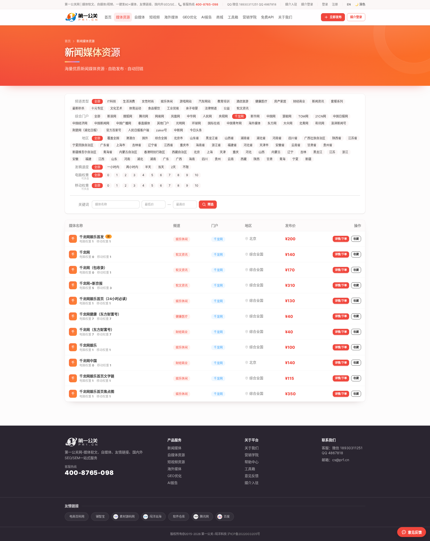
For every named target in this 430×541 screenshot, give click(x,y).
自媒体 (139, 17)
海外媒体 (171, 17)
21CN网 (320, 116)
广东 (166, 159)
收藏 (356, 239)
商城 (219, 17)
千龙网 (239, 116)
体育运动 (135, 108)
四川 (205, 159)
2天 (173, 167)
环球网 (196, 123)
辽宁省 (152, 145)
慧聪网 (286, 116)
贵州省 (327, 145)
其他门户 (163, 123)
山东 (114, 159)
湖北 (140, 159)
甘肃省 (311, 145)
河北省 (248, 145)
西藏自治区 (179, 152)
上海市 (120, 145)
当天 (161, 167)
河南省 (276, 138)
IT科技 (111, 101)
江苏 (332, 152)
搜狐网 (127, 116)
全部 (97, 101)
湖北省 (261, 138)
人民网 (207, 116)
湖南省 (245, 138)
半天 (148, 167)
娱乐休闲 (167, 101)
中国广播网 (123, 123)
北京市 (178, 138)
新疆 (308, 159)
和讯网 (319, 123)
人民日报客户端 (138, 130)
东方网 (272, 123)
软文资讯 (243, 108)
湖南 (153, 159)
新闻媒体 (174, 448)
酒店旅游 (242, 101)
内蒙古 (275, 152)
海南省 (200, 145)
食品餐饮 (154, 108)
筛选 (211, 204)
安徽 (75, 159)
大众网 (287, 123)
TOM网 (303, 116)
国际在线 (214, 123)
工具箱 (233, 17)
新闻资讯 (318, 101)
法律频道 (211, 108)
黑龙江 (317, 152)
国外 (145, 138)
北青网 (303, 123)
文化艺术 (116, 108)
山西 (262, 152)
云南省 (295, 145)
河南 (127, 159)
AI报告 (206, 17)
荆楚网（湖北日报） (85, 130)
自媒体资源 (176, 455)
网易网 (159, 116)
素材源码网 (127, 516)
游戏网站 (186, 101)
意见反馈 (252, 476)
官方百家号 (113, 130)
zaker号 (161, 130)
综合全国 (161, 138)
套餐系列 (337, 101)
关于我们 (285, 17)
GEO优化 (190, 17)
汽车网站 (205, 101)
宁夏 (295, 159)
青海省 (107, 152)
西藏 (244, 159)
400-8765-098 (207, 4)
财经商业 (299, 101)
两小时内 (132, 167)
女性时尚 (148, 101)
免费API (267, 17)
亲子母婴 (192, 108)
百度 (227, 516)
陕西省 (336, 138)
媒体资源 (123, 17)
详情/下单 (341, 239)
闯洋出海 (155, 516)
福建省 (232, 145)
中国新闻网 (101, 123)
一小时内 (113, 167)
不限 (186, 167)
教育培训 (223, 101)
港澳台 (130, 138)
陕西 (257, 159)
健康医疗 (261, 101)
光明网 (180, 123)
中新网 (178, 130)
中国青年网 (234, 123)
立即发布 (336, 17)
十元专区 (97, 108)
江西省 (168, 145)
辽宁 (290, 152)
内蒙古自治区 (128, 152)
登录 (325, 4)
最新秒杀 (78, 108)
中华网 (191, 116)
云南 (231, 159)
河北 (249, 152)
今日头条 (196, 130)
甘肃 (269, 159)
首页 (108, 17)
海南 (192, 159)
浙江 (345, 152)
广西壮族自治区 (314, 138)
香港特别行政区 (154, 152)
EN (349, 4)
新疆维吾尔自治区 (84, 152)
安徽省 (279, 145)
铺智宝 (100, 516)
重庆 (236, 152)
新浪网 (111, 116)
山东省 (194, 138)
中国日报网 (340, 116)
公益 (227, 108)
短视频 (154, 17)
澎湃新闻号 (338, 123)
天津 (223, 152)
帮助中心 (252, 462)
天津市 (264, 145)
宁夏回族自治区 (82, 145)
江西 (101, 159)
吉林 (303, 152)
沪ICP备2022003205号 (243, 534)
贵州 (218, 159)
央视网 (223, 116)
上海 (210, 152)
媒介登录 (307, 4)
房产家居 (280, 101)
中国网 (271, 116)
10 (196, 175)
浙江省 (216, 145)
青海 (282, 159)
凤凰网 (175, 116)
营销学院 (250, 17)
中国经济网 (79, 123)
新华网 (255, 116)
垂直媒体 (144, 123)
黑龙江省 (212, 138)
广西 (179, 159)
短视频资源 (176, 462)
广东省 (104, 145)
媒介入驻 (291, 4)
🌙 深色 (360, 4)
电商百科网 (76, 516)
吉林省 (136, 145)
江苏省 (352, 138)
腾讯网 (143, 116)
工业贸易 (173, 108)
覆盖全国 (113, 138)
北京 (197, 152)
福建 (88, 159)
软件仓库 (179, 516)
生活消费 (129, 101)
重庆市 (184, 145)
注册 (335, 4)
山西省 (229, 138)
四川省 (292, 138)
